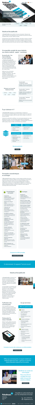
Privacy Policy (22, 403)
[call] (34, 286)
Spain (21, 25)
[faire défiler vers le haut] (34, 288)
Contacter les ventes (17, 350)
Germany (17, 23)
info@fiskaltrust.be (28, 399)
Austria (22, 23)
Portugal (25, 25)
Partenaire (17, 149)
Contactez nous (25, 383)
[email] (34, 284)
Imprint (18, 403)
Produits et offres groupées (17, 255)
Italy (30, 23)
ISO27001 (31, 403)
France (26, 23)
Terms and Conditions (27, 403)
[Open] (26, 2)
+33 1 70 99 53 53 (28, 397)
